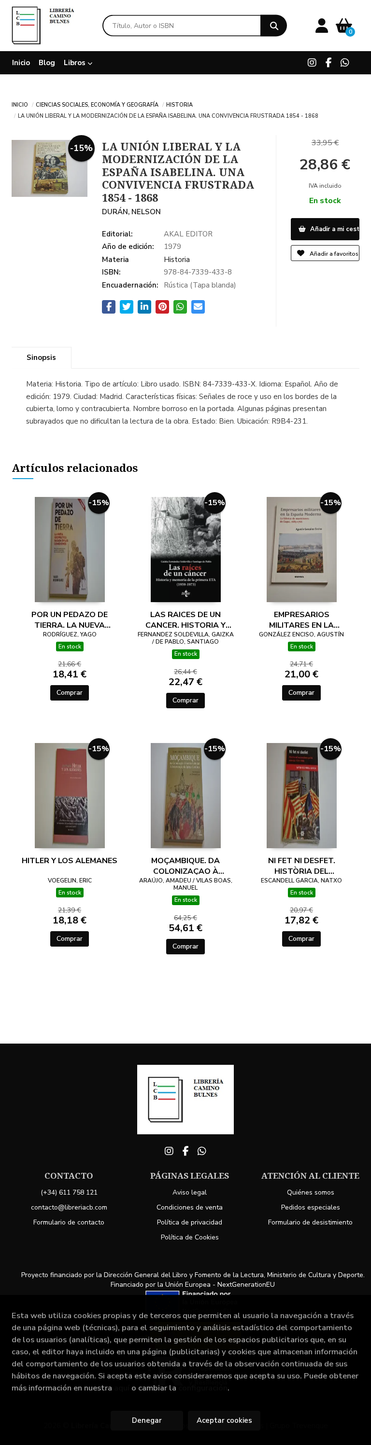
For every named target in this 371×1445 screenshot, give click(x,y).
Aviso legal (189, 1192)
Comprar (70, 692)
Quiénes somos (310, 1192)
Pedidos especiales (310, 1207)
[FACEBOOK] (328, 62)
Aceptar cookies (224, 1420)
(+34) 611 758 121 (69, 1192)
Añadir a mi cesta (334, 229)
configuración (203, 1387)
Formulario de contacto (68, 1222)
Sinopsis (41, 357)
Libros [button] (75, 63)
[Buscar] (273, 26)
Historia (179, 104)
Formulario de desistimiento (310, 1222)
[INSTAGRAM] (312, 62)
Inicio (20, 104)
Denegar (147, 1420)
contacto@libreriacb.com (69, 1207)
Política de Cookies (190, 1237)
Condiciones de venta (190, 1207)
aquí (121, 1387)
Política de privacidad (189, 1222)
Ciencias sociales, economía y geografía (97, 104)
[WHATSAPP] (345, 62)
